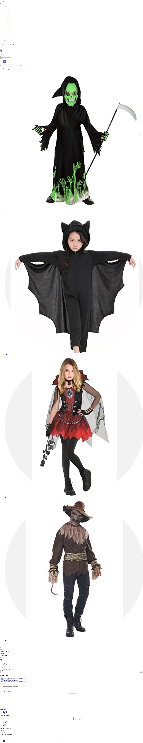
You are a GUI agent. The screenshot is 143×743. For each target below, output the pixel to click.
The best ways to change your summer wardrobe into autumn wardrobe (13, 678)
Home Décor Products (77, 719)
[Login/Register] (1, 49)
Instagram (4, 41)
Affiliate (4, 725)
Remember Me (4, 655)
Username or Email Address (5, 651)
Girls (6, 497)
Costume (7, 211)
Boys (6, 640)
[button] (2, 730)
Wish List (4, 723)
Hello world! (2, 677)
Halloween (5, 717)
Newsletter (4, 724)
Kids (6, 354)
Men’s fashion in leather (4, 679)
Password (2, 653)
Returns (4, 726)
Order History (5, 722)
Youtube (4, 42)
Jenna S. (4, 688)
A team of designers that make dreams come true (8, 680)
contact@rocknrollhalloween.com (12, 44)
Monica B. (4, 689)
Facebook (4, 40)
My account (5, 721)
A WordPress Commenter (7, 686)
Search (1, 670)
